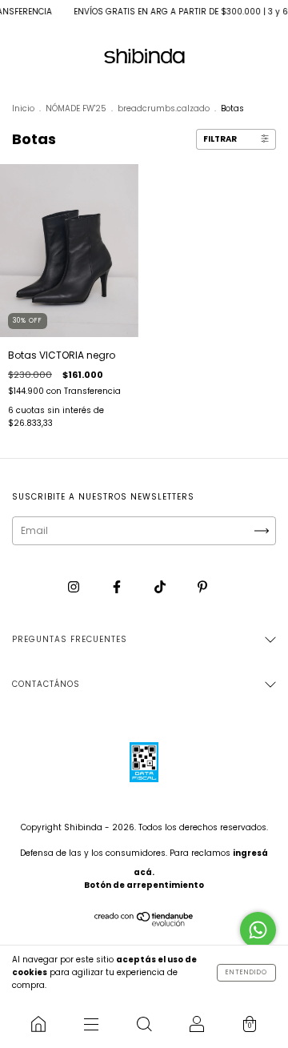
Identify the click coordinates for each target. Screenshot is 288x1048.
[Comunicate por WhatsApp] (258, 930)
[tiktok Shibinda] (161, 587)
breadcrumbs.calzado (164, 108)
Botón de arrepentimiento (144, 885)
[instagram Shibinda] (74, 587)
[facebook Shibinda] (118, 587)
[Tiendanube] (144, 923)
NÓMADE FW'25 (76, 108)
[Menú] (91, 1024)
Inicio (23, 108)
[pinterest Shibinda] (202, 587)
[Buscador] (144, 1024)
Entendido (246, 972)
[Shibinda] (38, 1024)
